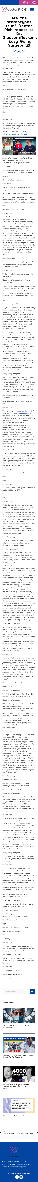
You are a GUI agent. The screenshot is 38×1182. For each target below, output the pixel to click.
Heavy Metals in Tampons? (13, 1116)
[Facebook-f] (17, 1177)
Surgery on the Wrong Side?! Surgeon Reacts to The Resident (18, 1056)
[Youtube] (21, 1177)
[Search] (32, 991)
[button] (32, 9)
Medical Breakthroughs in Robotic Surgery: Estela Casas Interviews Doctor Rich (18, 1086)
